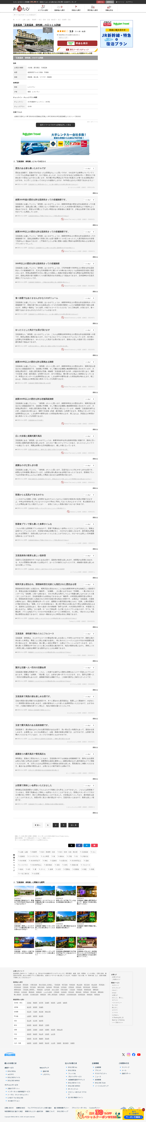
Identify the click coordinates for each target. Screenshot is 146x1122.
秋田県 (53, 1003)
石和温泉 (78, 987)
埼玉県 (29, 1012)
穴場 (70, 856)
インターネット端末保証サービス (19, 1091)
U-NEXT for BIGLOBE (15, 1098)
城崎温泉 (95, 989)
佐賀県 (35, 1043)
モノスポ (115, 1005)
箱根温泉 (43, 994)
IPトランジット (73, 1089)
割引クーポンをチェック (79, 49)
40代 (65, 865)
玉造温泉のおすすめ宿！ (36, 420)
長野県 (35, 1016)
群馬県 (35, 1007)
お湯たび (115, 995)
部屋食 (76, 869)
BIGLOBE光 (12, 1071)
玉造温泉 (85, 852)
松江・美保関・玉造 (48, 852)
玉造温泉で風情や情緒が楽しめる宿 (39, 383)
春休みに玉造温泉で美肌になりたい (39, 710)
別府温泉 (86, 992)
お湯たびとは (116, 977)
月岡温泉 (71, 987)
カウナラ (115, 1010)
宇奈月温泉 (64, 989)
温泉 (87, 860)
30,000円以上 (36, 865)
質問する (110, 2)
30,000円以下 (35, 860)
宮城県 (47, 1003)
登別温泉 (25, 984)
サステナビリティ (101, 1073)
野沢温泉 (56, 987)
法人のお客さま (71, 1063)
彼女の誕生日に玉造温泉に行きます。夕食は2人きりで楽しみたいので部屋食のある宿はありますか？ (60, 479)
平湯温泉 (79, 989)
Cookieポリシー (94, 1108)
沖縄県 (72, 1043)
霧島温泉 (100, 992)
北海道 (29, 1003)
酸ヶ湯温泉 (17, 994)
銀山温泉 (94, 984)
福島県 (65, 1003)
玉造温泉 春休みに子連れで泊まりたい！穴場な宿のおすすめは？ (48, 216)
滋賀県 (29, 1030)
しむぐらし (46, 1074)
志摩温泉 (62, 994)
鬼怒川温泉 (41, 987)
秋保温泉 (72, 984)
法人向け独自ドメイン (75, 1097)
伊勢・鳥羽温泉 (52, 994)
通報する (95, 193)
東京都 (41, 1012)
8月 (29, 869)
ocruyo (114, 993)
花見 (58, 865)
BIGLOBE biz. (72, 1067)
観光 (21, 869)
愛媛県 (41, 1039)
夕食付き (85, 856)
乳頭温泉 (57, 984)
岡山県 (41, 1034)
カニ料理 (46, 856)
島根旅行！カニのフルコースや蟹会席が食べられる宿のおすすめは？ (49, 652)
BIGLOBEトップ (62, 1111)
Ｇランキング (116, 988)
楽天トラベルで (55, 125)
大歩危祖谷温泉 (71, 994)
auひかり (11, 1074)
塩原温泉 (49, 987)
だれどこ (115, 990)
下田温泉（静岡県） (29, 989)
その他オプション (14, 1101)
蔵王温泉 (87, 984)
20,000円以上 (76, 860)
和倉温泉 (40, 989)
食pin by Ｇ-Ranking (118, 1020)
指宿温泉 (97, 994)
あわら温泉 (55, 989)
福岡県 (29, 1043)
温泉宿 (22, 856)
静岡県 (29, 1025)
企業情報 (95, 1063)
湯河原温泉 (86, 987)
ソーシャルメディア (101, 1086)
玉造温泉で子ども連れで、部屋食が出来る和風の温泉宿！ (46, 804)
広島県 (47, 1034)
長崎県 (41, 1043)
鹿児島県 (66, 1043)
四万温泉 (33, 987)
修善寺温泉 (17, 989)
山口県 (53, 1034)
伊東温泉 (94, 987)
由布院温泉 (81, 994)
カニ (94, 852)
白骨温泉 (64, 987)
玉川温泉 (25, 994)
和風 (92, 869)
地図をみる (62, 37)
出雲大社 (64, 860)
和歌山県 (60, 1030)
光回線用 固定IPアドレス (76, 1080)
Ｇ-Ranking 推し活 (117, 1017)
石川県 (35, 1021)
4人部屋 (36, 873)
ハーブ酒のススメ (117, 1022)
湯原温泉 (78, 992)
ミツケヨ (115, 1012)
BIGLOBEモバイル (14, 1077)
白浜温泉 (24, 992)
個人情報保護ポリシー (61, 1108)
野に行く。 (115, 1007)
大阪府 (41, 1030)
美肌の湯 (75, 865)
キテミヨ (115, 1000)
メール (124, 1070)
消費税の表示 (20, 1108)
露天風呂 (49, 865)
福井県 (41, 1021)
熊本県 (47, 1043)
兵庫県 (47, 1030)
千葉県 (35, 1012)
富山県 (29, 1021)
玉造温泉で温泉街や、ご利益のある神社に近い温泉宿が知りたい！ (49, 282)
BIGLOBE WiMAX (14, 1080)
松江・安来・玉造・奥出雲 (68, 852)
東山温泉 (79, 984)
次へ (72, 825)
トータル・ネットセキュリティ (18, 1095)
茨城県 (41, 1007)
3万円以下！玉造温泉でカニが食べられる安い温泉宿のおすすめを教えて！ (51, 248)
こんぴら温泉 (48, 992)
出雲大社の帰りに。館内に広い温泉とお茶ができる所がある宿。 (48, 346)
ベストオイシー (117, 1002)
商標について (50, 1111)
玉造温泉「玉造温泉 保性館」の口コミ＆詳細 (37, 25)
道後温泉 (39, 992)
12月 (59, 869)
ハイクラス (24, 865)
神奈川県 (48, 1012)
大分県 (53, 1043)
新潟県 (41, 1016)
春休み (62, 856)
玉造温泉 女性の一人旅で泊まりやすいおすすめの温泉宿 (46, 569)
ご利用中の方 (124, 1063)
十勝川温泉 (33, 984)
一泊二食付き (24, 873)
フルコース (86, 865)
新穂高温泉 (87, 989)
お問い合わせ (9, 1108)
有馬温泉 (17, 992)
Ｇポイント (115, 985)
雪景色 (67, 869)
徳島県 (29, 1039)
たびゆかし (115, 1015)
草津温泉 (101, 984)
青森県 (35, 1003)
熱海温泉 (89, 994)
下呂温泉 (72, 989)
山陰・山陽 (24, 852)
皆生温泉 (71, 992)
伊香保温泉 (17, 987)
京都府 (35, 1030)
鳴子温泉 (65, 984)
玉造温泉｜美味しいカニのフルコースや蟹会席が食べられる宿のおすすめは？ (52, 618)
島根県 (34, 852)
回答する (100, 2)
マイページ (120, 2)
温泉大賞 (46, 1071)
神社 (46, 860)
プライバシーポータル (79, 1108)
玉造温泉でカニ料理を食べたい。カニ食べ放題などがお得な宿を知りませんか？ (53, 184)
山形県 (59, 1003)
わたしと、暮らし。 (118, 997)
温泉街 (54, 860)
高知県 (47, 1039)
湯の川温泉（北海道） (46, 984)
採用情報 (98, 1080)
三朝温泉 (56, 992)
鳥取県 (29, 1034)
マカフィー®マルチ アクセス (77, 1093)
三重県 (47, 1025)
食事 (51, 869)
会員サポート (126, 1073)
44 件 (83, 31)
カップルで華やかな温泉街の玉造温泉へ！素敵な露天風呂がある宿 (49, 739)
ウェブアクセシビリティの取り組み (40, 1108)
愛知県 (41, 1025)
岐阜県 (35, 1025)
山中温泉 (47, 989)
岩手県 (41, 1003)
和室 (84, 869)
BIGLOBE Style (100, 1083)
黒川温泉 (93, 992)
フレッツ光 (72, 1073)
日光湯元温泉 (34, 994)
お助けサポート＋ (14, 1088)
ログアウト (129, 2)
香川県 (35, 1039)
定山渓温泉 (17, 984)
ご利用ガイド (116, 979)
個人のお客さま (11, 1063)
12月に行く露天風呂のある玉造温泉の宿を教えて (43, 770)
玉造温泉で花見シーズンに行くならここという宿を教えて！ (47, 508)
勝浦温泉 (31, 992)
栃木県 (29, 1007)
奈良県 (53, 1030)
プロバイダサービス (75, 1076)
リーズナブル (33, 856)
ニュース (98, 1076)
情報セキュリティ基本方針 (34, 1111)
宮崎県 (59, 1043)
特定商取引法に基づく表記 (14, 1111)
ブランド (98, 1070)
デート (43, 869)
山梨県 (29, 1016)
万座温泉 (25, 987)
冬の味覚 (23, 860)
